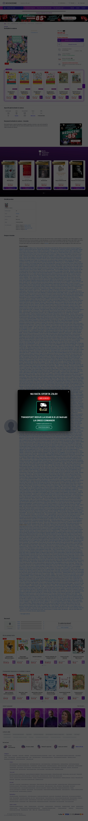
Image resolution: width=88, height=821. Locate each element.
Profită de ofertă (44, 427)
